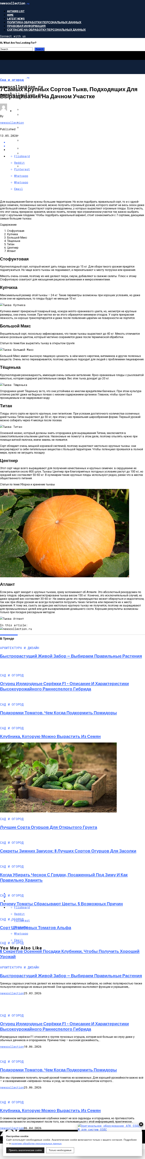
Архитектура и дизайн (31, 110)
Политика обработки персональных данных (44, 22)
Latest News (16, 18)
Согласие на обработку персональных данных (46, 29)
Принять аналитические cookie (25, 1150)
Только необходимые (60, 1150)
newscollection (12, 122)
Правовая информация (26, 26)
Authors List (16, 11)
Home (10, 14)
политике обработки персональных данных (36, 1143)
